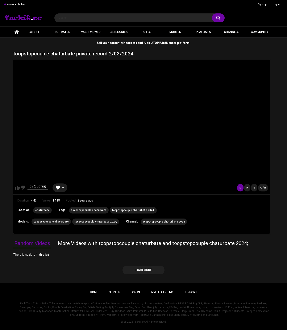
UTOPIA (156, 43)
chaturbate (42, 210)
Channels (231, 32)
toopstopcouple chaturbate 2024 (164, 221)
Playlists (203, 32)
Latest (34, 32)
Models (175, 32)
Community (260, 32)
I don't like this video (23, 188)
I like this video (17, 188)
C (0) (263, 187)
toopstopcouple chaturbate (89, 210)
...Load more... (143, 270)
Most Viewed (90, 32)
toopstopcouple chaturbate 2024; (133, 210)
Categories (119, 32)
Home (16, 32)
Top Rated (62, 32)
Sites (147, 32)
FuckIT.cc (139, 321)
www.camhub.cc (16, 4)
